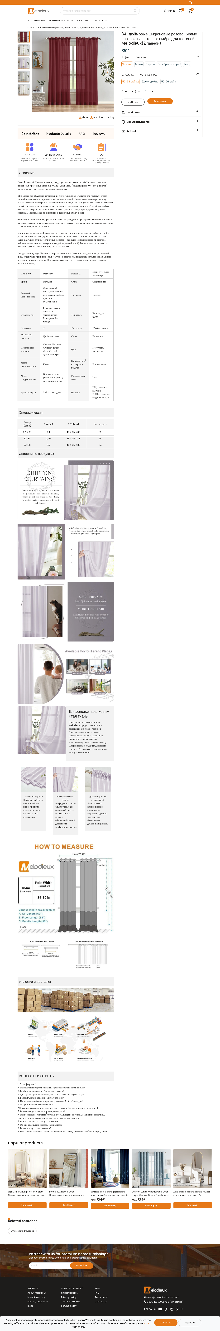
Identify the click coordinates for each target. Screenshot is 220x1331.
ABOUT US (82, 20)
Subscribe (81, 1265)
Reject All (190, 1322)
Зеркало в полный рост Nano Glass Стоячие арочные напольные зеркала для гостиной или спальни (26, 1193)
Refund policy (69, 1305)
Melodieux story (36, 1297)
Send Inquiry (160, 101)
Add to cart (133, 102)
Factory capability (38, 1301)
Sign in (171, 10)
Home (31, 27)
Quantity (127, 91)
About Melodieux (37, 1292)
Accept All (166, 1322)
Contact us (101, 1301)
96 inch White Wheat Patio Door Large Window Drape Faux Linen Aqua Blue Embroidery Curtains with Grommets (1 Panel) (150, 1193)
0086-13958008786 (158, 1301)
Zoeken (135, 10)
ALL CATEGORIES (36, 20)
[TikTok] (166, 1309)
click (146, 1323)
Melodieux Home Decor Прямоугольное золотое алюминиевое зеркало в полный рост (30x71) (67, 1193)
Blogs (30, 1305)
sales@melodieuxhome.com (162, 1297)
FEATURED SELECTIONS (61, 20)
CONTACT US (99, 20)
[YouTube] (160, 1309)
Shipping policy (69, 1292)
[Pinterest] (177, 1309)
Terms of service (70, 1301)
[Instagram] (171, 1309)
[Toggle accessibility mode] (190, 2)
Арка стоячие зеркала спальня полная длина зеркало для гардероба (191, 1193)
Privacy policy (69, 1297)
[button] (107, 71)
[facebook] (182, 1309)
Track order (101, 1297)
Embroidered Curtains (22, 1230)
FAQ (97, 1292)
